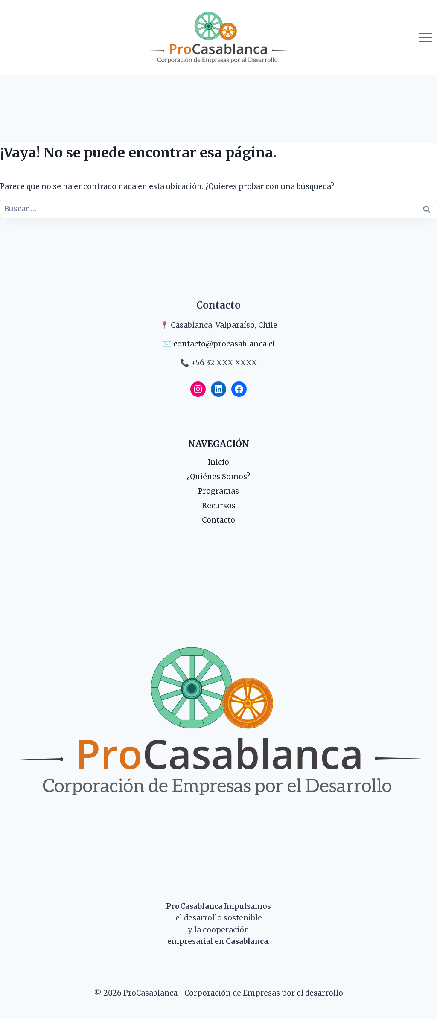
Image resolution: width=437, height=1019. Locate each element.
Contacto (218, 520)
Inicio (218, 462)
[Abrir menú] (425, 37)
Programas (218, 491)
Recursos (219, 505)
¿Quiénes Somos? (219, 476)
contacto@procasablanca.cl (224, 344)
